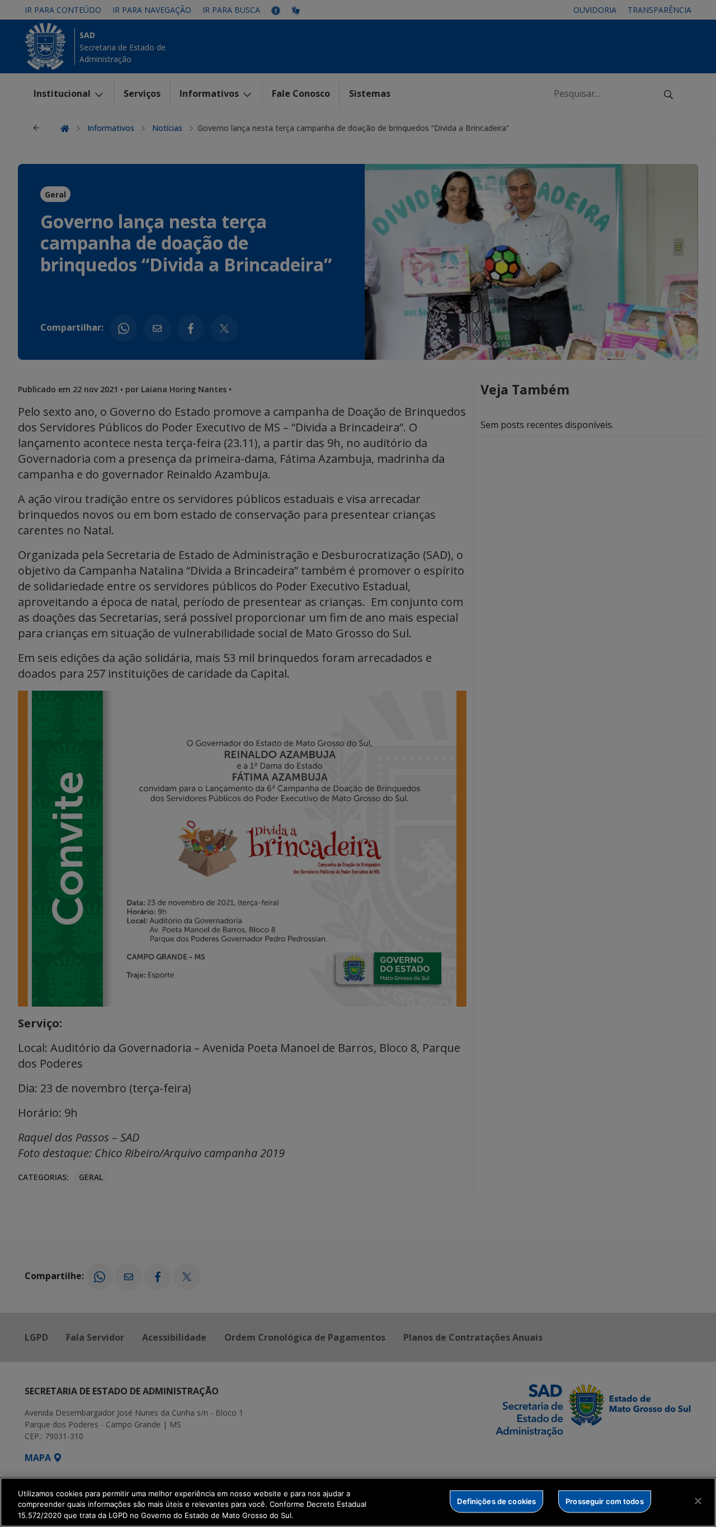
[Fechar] (698, 1500)
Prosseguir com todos (605, 1500)
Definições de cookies (496, 1500)
